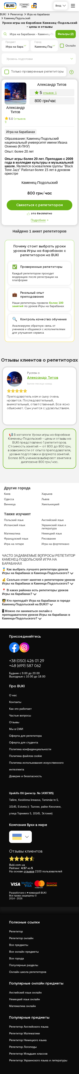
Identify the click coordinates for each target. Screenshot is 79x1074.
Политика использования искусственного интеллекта (36, 766)
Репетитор (16, 931)
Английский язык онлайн (25, 992)
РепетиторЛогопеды (23, 1046)
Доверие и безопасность (25, 776)
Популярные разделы (23, 965)
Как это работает (20, 708)
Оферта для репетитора (25, 735)
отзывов (29, 871)
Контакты (15, 702)
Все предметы (18, 945)
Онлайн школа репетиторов (27, 971)
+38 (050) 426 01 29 (26, 661)
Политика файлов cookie (25, 756)
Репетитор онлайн (21, 938)
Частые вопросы (20, 715)
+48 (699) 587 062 (25, 666)
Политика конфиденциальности (30, 749)
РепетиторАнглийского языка (28, 1026)
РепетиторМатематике (24, 1033)
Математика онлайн (22, 1006)
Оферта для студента (23, 742)
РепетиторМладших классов (28, 1053)
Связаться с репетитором (39, 205)
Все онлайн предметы (24, 951)
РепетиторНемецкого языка (28, 1040)
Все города (16, 958)
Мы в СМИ (16, 729)
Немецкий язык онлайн (24, 999)
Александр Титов (42, 378)
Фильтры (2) (66, 34)
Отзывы (14, 722)
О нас (13, 695)
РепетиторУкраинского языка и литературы (38, 1060)
